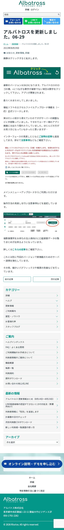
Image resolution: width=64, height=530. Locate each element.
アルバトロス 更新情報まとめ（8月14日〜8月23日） (30, 398)
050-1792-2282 (10, 515)
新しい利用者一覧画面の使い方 (20, 427)
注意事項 (25, 140)
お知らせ (10, 52)
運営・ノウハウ (13, 316)
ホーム (5, 44)
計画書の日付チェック (16, 416)
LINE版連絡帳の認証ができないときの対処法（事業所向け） (30, 405)
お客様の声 (11, 321)
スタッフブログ (13, 326)
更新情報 (15, 44)
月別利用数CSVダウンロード (19, 422)
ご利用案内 (11, 310)
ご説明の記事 (45, 136)
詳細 (27, 52)
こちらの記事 (19, 249)
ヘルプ (9, 300)
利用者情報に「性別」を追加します (22, 411)
